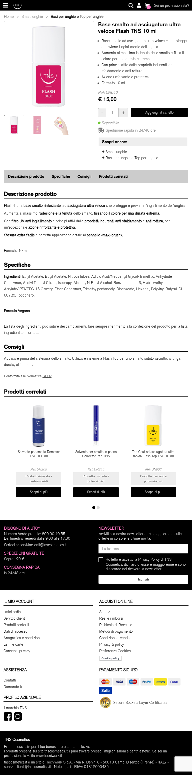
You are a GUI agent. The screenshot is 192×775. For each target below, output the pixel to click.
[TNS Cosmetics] (17, 5)
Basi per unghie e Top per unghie (77, 16)
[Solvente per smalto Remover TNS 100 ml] (38, 425)
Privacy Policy (149, 559)
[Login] (138, 6)
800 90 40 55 (53, 534)
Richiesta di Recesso (115, 625)
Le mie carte (13, 644)
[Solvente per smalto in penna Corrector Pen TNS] (95, 425)
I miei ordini (13, 612)
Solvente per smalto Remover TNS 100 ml (39, 454)
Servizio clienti (15, 618)
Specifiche (61, 176)
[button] (93, 507)
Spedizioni (107, 612)
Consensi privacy (17, 651)
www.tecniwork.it (49, 755)
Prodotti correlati (113, 176)
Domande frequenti (19, 687)
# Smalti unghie (114, 152)
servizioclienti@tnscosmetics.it (43, 545)
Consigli (85, 176)
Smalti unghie (32, 16)
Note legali (62, 766)
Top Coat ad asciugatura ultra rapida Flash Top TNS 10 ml (153, 454)
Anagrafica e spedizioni (22, 638)
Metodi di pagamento (116, 631)
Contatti (10, 680)
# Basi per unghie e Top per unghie (130, 158)
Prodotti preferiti (16, 625)
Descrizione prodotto (26, 176)
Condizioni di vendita (115, 638)
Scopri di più (39, 492)
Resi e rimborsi (111, 618)
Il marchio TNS (15, 708)
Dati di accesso (16, 631)
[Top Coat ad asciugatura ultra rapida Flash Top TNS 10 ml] (153, 425)
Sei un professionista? (171, 5)
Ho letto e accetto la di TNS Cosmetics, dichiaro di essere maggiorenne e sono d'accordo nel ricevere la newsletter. (146, 564)
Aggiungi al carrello (159, 112)
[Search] (131, 6)
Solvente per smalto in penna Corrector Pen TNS (96, 454)
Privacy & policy (111, 644)
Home (9, 16)
